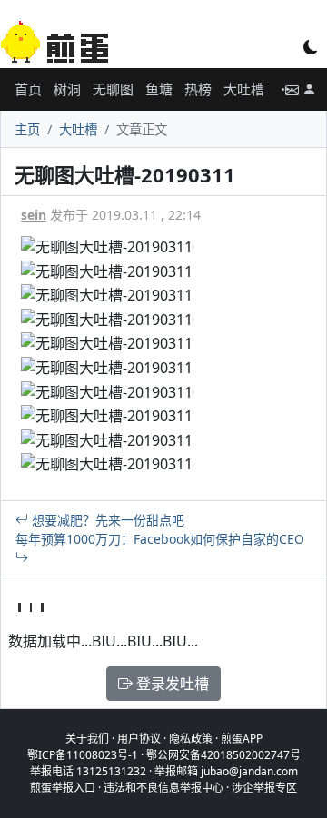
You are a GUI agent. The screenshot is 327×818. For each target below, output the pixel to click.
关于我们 (87, 738)
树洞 (67, 89)
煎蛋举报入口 (62, 787)
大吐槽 (243, 89)
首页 (28, 89)
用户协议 (139, 738)
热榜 (198, 89)
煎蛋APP (242, 738)
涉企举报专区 (264, 787)
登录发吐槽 (171, 684)
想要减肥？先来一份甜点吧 (106, 519)
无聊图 (113, 89)
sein (33, 214)
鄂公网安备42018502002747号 (223, 755)
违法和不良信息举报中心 (163, 787)
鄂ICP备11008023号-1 (82, 755)
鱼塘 (159, 89)
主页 (27, 129)
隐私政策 (191, 738)
